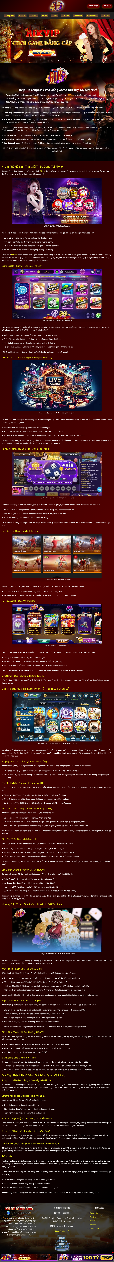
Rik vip (14, 255)
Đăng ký (93, 1217)
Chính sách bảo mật (61, 1231)
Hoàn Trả (78, 15)
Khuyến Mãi (92, 15)
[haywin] (85, 1257)
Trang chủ (10, 15)
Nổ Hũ (44, 15)
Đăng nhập (94, 1213)
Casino (33, 15)
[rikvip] (29, 1257)
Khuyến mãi (94, 1228)
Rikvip (71, 95)
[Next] (109, 41)
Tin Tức (106, 15)
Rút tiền (92, 1221)
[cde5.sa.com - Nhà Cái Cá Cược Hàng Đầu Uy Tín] (57, 6)
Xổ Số (54, 15)
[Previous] (5, 41)
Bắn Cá (22, 15)
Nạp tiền (93, 1225)
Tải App (66, 15)
